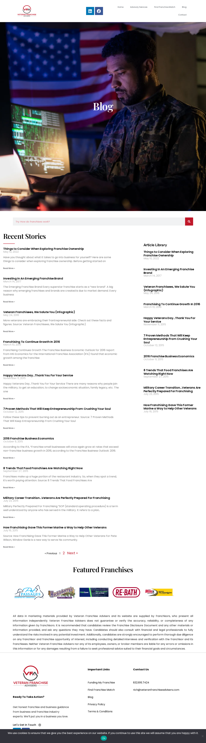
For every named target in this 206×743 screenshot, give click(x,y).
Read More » (9, 268)
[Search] (189, 221)
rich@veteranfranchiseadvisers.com (156, 690)
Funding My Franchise (101, 682)
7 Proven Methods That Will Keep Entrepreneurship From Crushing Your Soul (57, 409)
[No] (202, 735)
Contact (182, 14)
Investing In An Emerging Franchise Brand (33, 278)
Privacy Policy (96, 704)
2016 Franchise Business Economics (28, 438)
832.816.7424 (141, 682)
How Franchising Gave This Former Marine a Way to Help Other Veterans (55, 527)
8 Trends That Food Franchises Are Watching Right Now (43, 468)
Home (120, 7)
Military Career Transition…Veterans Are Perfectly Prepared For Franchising (56, 498)
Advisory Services (138, 7)
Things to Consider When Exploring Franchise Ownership (43, 249)
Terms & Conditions (100, 711)
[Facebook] (99, 11)
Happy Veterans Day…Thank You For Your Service (38, 375)
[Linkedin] (90, 11)
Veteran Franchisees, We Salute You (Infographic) (39, 312)
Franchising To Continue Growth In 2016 (31, 342)
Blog (184, 7)
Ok (103, 738)
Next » (72, 553)
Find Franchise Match (164, 7)
